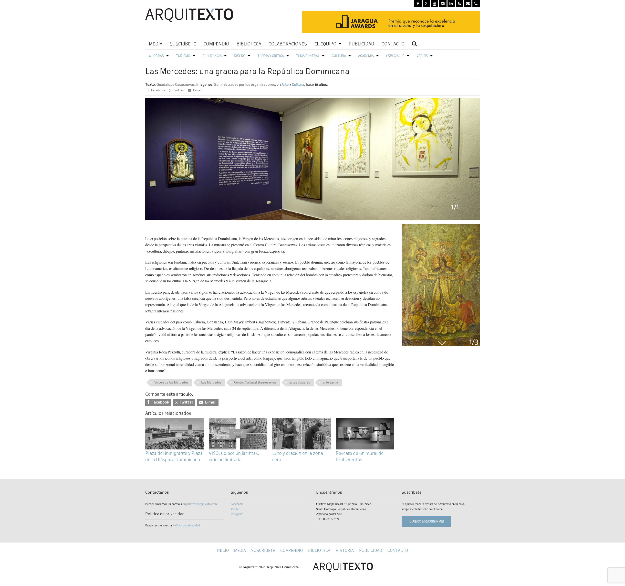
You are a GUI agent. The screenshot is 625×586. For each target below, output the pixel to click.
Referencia (212, 56)
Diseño (239, 56)
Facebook (237, 503)
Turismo (183, 56)
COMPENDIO (216, 43)
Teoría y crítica (271, 56)
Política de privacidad (186, 525)
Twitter (235, 509)
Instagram (237, 513)
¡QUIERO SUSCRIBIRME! (426, 521)
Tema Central (308, 56)
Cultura (339, 56)
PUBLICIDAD (361, 43)
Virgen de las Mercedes (171, 382)
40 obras (156, 56)
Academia (366, 56)
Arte (285, 85)
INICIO (223, 550)
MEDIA (155, 43)
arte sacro (330, 382)
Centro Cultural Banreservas (255, 382)
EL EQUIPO (325, 43)
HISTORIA (345, 550)
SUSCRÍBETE (183, 43)
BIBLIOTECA (249, 43)
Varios (422, 56)
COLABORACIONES (288, 43)
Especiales (395, 56)
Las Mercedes (211, 382)
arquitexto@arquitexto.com (200, 503)
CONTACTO (393, 43)
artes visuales (299, 382)
